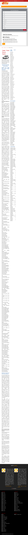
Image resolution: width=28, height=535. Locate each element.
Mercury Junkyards (12, 125)
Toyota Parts (11, 96)
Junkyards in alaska (12, 147)
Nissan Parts (3, 501)
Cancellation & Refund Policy (6, 523)
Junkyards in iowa (12, 161)
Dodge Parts (3, 495)
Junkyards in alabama (13, 148)
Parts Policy (3, 524)
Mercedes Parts (12, 78)
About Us (3, 515)
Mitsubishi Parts (12, 81)
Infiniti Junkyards (12, 116)
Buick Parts (11, 55)
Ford (7, 47)
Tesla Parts (3, 510)
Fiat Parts (11, 62)
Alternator (16, 504)
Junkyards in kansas (12, 165)
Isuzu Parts (11, 69)
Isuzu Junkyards (12, 117)
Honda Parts (11, 66)
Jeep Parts (3, 509)
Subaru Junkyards (12, 138)
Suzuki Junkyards (12, 139)
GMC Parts (11, 65)
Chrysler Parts (12, 58)
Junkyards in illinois (12, 163)
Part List (5, 47)
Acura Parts (11, 52)
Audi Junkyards (12, 103)
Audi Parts (11, 53)
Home (2, 47)
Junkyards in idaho (12, 162)
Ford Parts (11, 63)
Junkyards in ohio (12, 195)
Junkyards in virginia (12, 211)
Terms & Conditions (4, 518)
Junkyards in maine (12, 169)
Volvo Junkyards (12, 144)
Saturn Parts (11, 89)
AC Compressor (4, 529)
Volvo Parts (11, 98)
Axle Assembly (17, 500)
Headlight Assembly (17, 510)
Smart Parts (11, 91)
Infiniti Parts (11, 68)
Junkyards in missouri (13, 179)
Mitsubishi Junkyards (12, 128)
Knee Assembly (17, 506)
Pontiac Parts (11, 86)
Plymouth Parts (12, 85)
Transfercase (16, 499)
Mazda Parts (11, 77)
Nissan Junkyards (12, 129)
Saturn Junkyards (12, 135)
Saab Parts (11, 88)
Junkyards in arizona (12, 149)
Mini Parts (11, 80)
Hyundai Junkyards (12, 115)
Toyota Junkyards (12, 141)
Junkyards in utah (12, 209)
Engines (16, 496)
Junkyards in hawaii (12, 160)
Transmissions (17, 497)
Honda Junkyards (12, 114)
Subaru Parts (11, 92)
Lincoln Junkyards (12, 121)
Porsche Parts (12, 87)
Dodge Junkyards (12, 108)
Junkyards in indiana (12, 164)
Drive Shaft (3, 528)
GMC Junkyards (12, 113)
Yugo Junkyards (12, 145)
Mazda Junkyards (12, 123)
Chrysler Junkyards (12, 107)
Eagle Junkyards (12, 109)
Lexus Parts (11, 76)
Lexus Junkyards (12, 122)
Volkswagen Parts (12, 97)
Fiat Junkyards (12, 110)
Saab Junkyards (12, 134)
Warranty (3, 520)
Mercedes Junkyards (12, 124)
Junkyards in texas (12, 208)
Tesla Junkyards (12, 140)
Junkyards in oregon (12, 198)
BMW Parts (11, 54)
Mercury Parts (12, 79)
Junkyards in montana (13, 180)
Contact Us (3, 527)
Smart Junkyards (12, 137)
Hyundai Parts (12, 67)
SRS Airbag (16, 495)
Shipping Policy (4, 522)
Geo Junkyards (12, 112)
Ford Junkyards (12, 111)
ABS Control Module (17, 501)
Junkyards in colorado (13, 154)
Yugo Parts (11, 99)
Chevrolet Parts (12, 57)
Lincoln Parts (11, 75)
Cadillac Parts (12, 56)
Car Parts (16, 492)
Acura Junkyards (12, 102)
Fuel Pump (16, 505)
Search (25, 29)
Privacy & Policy (4, 519)
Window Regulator (17, 509)
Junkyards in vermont (12, 210)
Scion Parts (11, 90)
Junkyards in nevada (12, 183)
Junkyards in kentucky (13, 166)
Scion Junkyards (12, 136)
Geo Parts (11, 64)
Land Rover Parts (12, 74)
